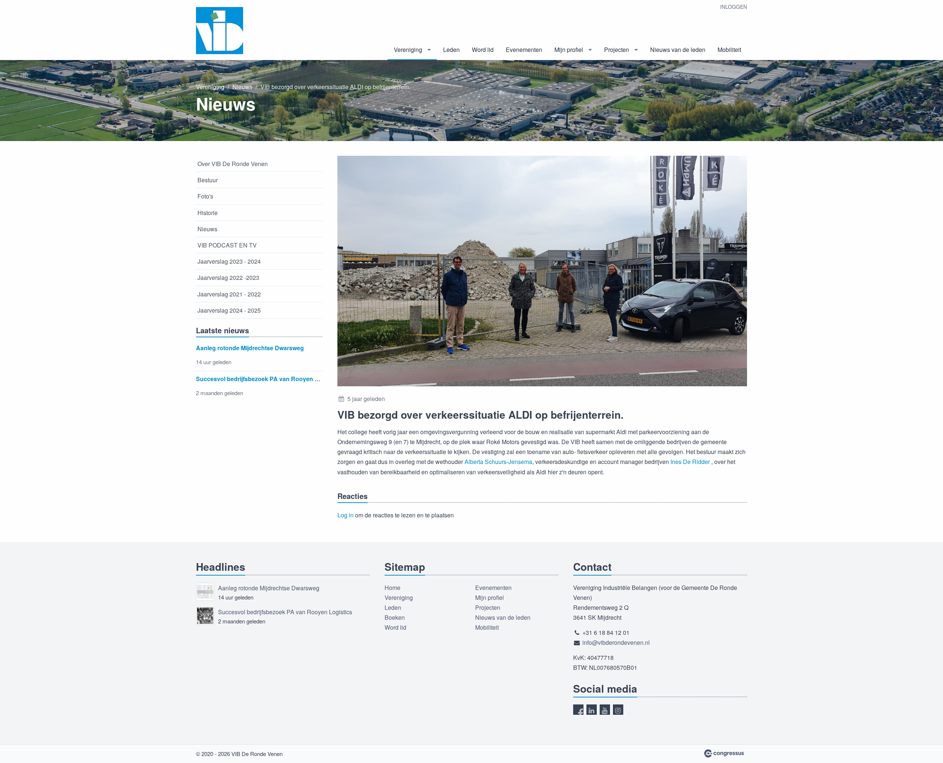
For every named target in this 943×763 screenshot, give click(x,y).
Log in (345, 515)
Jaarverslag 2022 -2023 (228, 277)
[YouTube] (605, 709)
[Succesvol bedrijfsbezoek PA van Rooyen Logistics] (205, 615)
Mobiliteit (729, 49)
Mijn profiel (568, 49)
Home (392, 587)
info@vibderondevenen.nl (616, 642)
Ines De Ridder (690, 461)
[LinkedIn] (591, 709)
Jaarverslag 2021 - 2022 (229, 294)
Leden (451, 49)
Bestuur (207, 180)
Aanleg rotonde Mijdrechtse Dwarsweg (268, 588)
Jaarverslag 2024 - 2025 (229, 310)
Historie (207, 212)
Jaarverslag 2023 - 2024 (229, 261)
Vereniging (408, 49)
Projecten (616, 49)
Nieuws (242, 86)
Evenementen (524, 49)
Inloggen (733, 6)
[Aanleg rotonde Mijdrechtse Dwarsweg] (205, 592)
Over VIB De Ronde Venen (232, 163)
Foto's (205, 196)
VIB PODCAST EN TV (227, 245)
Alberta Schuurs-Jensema (498, 461)
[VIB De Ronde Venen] (233, 30)
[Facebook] (578, 709)
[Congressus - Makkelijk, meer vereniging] (724, 753)
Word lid (483, 49)
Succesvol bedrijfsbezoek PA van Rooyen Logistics (285, 612)
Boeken (395, 617)
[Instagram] (618, 709)
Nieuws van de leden (677, 49)
